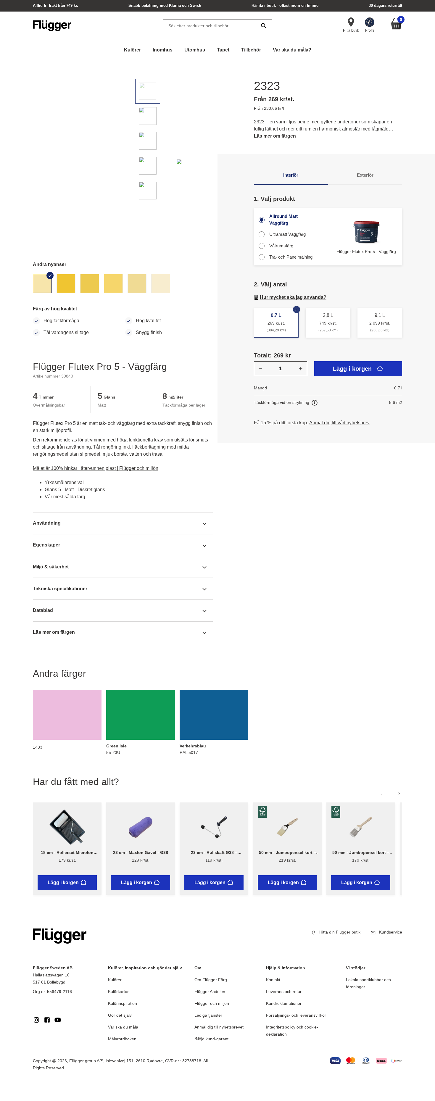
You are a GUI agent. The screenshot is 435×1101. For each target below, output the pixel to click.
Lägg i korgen (352, 368)
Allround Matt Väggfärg (283, 219)
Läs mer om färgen (275, 135)
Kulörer (132, 49)
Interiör (290, 175)
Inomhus (163, 49)
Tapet (223, 49)
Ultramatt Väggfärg (287, 234)
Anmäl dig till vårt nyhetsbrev (339, 422)
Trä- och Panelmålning (290, 256)
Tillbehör (251, 49)
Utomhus (194, 49)
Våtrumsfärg (281, 245)
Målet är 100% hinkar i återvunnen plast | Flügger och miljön (95, 468)
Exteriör (365, 175)
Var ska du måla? (292, 49)
